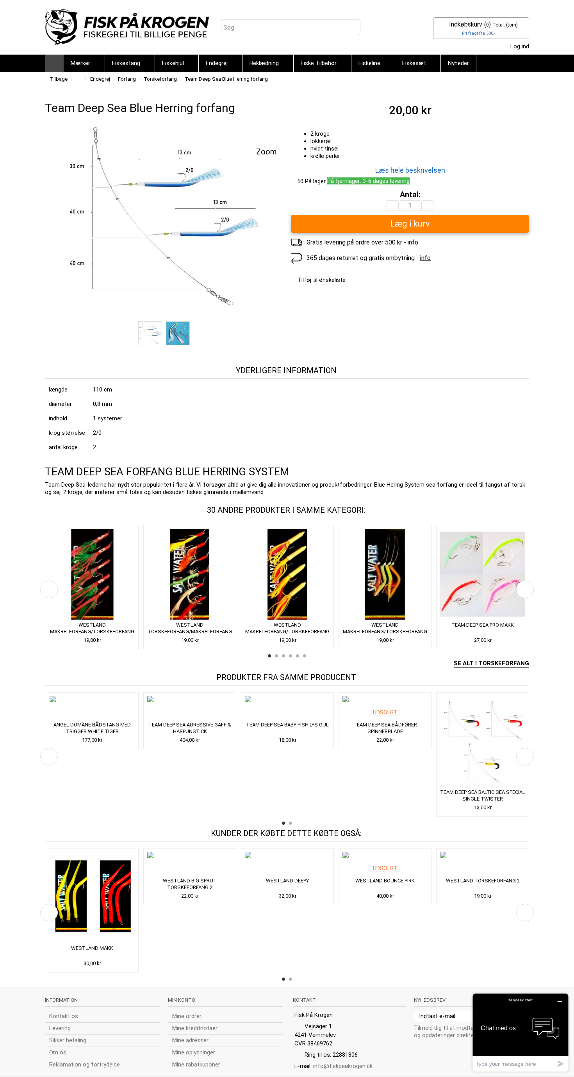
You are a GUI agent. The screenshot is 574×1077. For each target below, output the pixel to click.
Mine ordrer (186, 1016)
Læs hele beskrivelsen (410, 170)
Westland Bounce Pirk (385, 881)
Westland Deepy (287, 881)
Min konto (181, 1000)
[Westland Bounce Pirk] (385, 863)
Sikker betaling (67, 1040)
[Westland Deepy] (287, 863)
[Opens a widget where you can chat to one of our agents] (520, 1032)
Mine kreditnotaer (194, 1028)
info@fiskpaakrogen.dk (343, 1066)
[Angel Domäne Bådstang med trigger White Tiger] (92, 707)
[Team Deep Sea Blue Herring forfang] (164, 215)
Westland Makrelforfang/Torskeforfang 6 (287, 631)
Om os (57, 1052)
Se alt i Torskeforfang (491, 663)
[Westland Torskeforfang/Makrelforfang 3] (189, 574)
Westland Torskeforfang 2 (483, 881)
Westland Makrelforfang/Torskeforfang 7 (92, 631)
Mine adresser (190, 1040)
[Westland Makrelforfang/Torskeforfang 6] (287, 574)
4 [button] (290, 655)
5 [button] (297, 655)
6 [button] (304, 655)
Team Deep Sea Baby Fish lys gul (287, 725)
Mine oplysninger (193, 1052)
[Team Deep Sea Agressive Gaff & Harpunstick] (189, 707)
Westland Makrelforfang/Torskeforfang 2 (385, 631)
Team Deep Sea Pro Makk (482, 625)
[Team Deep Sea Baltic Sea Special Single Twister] (482, 741)
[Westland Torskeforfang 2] (482, 863)
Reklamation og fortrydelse (84, 1064)
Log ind (519, 46)
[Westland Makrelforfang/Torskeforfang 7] (92, 574)
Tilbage (58, 79)
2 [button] (276, 655)
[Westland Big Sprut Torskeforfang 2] (189, 863)
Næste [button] (279, 220)
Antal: (410, 194)
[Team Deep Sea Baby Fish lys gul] (287, 707)
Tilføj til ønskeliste (322, 279)
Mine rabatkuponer (196, 1064)
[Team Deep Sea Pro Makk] (482, 574)
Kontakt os (63, 1016)
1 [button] (269, 655)
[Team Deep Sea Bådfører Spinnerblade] (385, 707)
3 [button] (283, 655)
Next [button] (525, 589)
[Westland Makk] (92, 897)
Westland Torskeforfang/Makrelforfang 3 (190, 631)
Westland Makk (92, 948)
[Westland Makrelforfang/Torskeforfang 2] (385, 574)
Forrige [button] (49, 220)
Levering (60, 1028)
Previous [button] (49, 589)
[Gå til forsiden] (77, 79)
